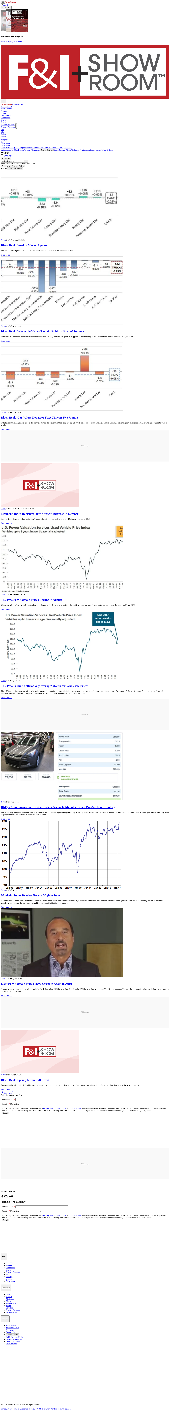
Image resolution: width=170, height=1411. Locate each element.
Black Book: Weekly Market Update (24, 245)
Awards (4, 111)
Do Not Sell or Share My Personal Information (52, 1409)
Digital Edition (16, 41)
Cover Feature (10, 2)
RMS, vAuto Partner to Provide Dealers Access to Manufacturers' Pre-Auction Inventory (58, 807)
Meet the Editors (17, 150)
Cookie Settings (47, 150)
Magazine (15, 147)
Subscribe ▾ (6, 7)
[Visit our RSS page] (7, 1197)
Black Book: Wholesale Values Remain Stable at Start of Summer (43, 331)
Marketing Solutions (79, 150)
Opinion (4, 139)
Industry (4, 134)
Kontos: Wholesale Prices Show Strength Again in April (36, 983)
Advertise (27, 150)
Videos (36, 147)
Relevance (18, 169)
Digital (3, 120)
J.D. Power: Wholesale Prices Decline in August (31, 599)
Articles (24, 2)
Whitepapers (29, 147)
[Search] (25, 161)
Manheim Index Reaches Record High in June (30, 895)
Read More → (6, 255)
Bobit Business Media (62, 150)
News (18, 2)
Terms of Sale (28, 1409)
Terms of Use (17, 1409)
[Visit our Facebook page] (2, 1197)
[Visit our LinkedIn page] (9, 1197)
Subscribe (5, 41)
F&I (2, 130)
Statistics (42, 147)
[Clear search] (27, 161)
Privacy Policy (6, 1409)
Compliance (5, 115)
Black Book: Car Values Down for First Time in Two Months (39, 417)
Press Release (107, 150)
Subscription (6, 150)
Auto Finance (6, 106)
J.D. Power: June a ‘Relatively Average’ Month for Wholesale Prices (44, 685)
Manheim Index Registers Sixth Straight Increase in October (40, 513)
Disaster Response (8, 124)
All (3, 166)
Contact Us (35, 150)
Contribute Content (94, 150)
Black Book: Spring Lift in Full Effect (25, 1080)
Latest (10, 169)
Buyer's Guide (66, 147)
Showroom (5, 143)
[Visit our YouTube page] (12, 1197)
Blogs (21, 147)
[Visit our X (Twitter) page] (4, 1197)
